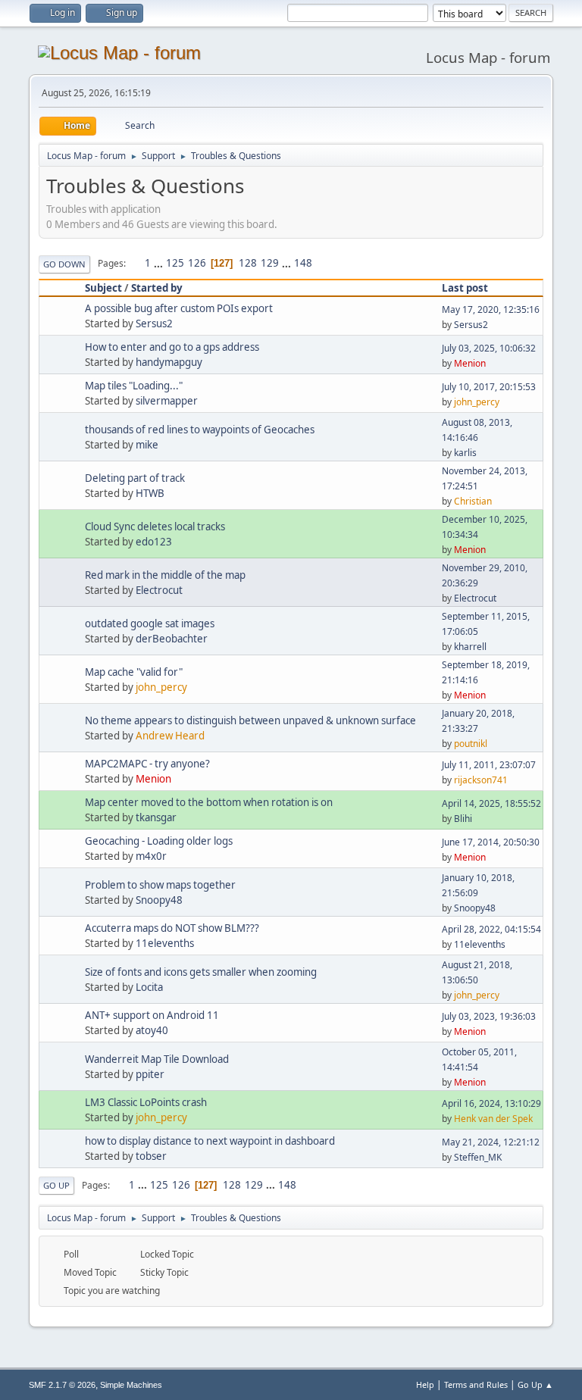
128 (248, 263)
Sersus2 (154, 323)
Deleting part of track (135, 478)
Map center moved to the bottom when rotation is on (209, 802)
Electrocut (159, 590)
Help (425, 1384)
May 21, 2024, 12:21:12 (491, 1142)
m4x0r (151, 856)
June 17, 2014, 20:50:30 (491, 842)
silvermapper (167, 401)
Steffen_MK (478, 1157)
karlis (465, 452)
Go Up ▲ (535, 1384)
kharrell (470, 646)
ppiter (150, 1074)
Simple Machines (131, 1384)
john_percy (476, 401)
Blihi (463, 818)
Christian (473, 501)
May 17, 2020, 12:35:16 (491, 309)
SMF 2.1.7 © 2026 (62, 1384)
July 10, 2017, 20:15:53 (489, 386)
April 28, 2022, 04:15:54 (491, 929)
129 (270, 263)
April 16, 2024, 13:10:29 (491, 1103)
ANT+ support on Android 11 (152, 1015)
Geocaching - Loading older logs (159, 841)
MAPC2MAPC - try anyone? (147, 763)
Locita (149, 987)
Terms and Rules (476, 1384)
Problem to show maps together (160, 885)
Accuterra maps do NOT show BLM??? (172, 928)
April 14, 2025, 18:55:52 (491, 803)
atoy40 (152, 1030)
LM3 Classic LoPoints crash (146, 1102)
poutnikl (470, 743)
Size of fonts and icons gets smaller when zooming (201, 972)
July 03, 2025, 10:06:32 (489, 348)
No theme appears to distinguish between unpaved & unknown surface (250, 720)
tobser (151, 1156)
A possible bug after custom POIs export (179, 308)
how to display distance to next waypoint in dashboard (210, 1141)
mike (147, 445)
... (159, 263)
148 (303, 263)
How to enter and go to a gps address (172, 347)
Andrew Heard (170, 735)
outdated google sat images (149, 623)
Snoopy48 (159, 900)
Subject (103, 288)
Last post (465, 288)
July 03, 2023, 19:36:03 (489, 1016)
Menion (470, 363)
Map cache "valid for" (134, 672)
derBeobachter (172, 638)
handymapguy (169, 362)
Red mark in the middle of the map (165, 575)
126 (197, 263)
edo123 (154, 541)
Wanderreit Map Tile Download (157, 1059)
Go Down (64, 264)
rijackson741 (481, 779)
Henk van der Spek (493, 1118)
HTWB (150, 493)
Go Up (56, 1185)
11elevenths (165, 943)
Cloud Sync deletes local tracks (155, 526)
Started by (157, 288)
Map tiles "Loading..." (134, 385)
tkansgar (156, 817)
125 (175, 263)
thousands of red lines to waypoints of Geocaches (199, 429)
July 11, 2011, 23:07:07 (489, 764)
